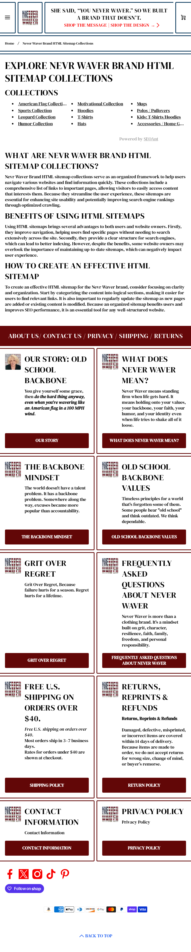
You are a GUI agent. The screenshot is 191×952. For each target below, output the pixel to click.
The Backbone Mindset (55, 472)
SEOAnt (151, 139)
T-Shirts (85, 117)
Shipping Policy (47, 785)
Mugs (142, 104)
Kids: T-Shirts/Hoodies (159, 117)
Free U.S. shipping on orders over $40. (51, 702)
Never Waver (85, 917)
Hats (82, 124)
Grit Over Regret (46, 568)
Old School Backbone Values (146, 478)
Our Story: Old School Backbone (56, 370)
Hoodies (86, 111)
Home (9, 43)
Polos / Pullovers (153, 111)
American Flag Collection (43, 104)
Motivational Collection (100, 104)
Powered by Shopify (111, 917)
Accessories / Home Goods (163, 124)
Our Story (47, 440)
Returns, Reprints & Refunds (145, 697)
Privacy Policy (153, 811)
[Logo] (30, 17)
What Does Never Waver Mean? (149, 370)
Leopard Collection (36, 117)
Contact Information (52, 817)
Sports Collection (35, 111)
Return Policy (144, 785)
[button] (183, 18)
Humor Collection (35, 124)
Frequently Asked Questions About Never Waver (149, 584)
